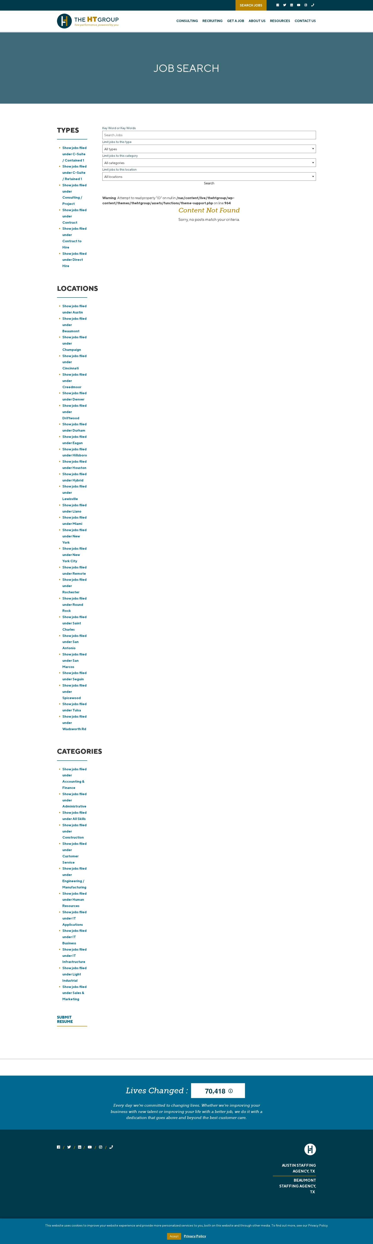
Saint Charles (74, 623)
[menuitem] (189, 21)
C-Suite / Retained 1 (74, 172)
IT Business (74, 937)
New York (74, 536)
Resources (280, 21)
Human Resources (74, 899)
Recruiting (212, 21)
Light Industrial (74, 974)
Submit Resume (65, 1019)
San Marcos (74, 660)
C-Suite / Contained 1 (74, 154)
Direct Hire (74, 260)
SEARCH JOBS (251, 5)
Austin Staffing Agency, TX (299, 1168)
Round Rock (74, 604)
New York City (74, 554)
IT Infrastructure (74, 955)
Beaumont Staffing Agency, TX (297, 1186)
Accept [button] (174, 1236)
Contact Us (305, 21)
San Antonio (74, 642)
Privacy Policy (195, 1236)
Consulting (187, 21)
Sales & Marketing (74, 993)
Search (209, 183)
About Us (257, 21)
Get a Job (235, 21)
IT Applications (74, 918)
